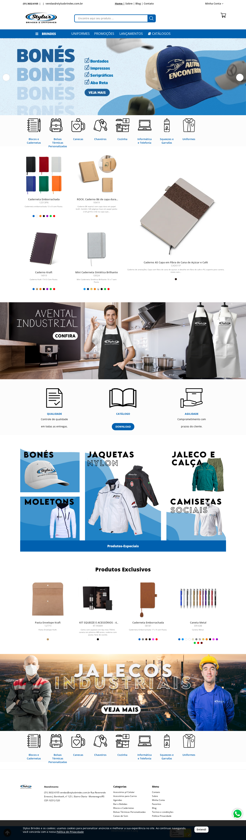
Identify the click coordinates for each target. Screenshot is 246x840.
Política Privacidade (161, 815)
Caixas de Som (120, 815)
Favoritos (156, 804)
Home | (120, 3)
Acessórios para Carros (125, 796)
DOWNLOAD (123, 426)
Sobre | (130, 3)
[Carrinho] (223, 15)
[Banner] (123, 692)
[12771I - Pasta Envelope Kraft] (48, 598)
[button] (6, 77)
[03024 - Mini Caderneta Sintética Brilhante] (96, 247)
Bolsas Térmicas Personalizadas (129, 812)
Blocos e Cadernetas (123, 808)
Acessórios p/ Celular (124, 792)
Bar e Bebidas (120, 804)
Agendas (117, 800)
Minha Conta (158, 800)
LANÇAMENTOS (131, 33)
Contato (149, 3)
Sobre (155, 796)
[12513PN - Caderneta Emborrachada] (44, 174)
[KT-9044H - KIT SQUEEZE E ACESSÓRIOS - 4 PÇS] (98, 598)
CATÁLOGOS (161, 33)
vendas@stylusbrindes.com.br (64, 3)
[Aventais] (123, 340)
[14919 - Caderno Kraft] (44, 247)
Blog (154, 808)
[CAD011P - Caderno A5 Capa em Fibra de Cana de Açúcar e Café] (175, 214)
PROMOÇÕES (104, 33)
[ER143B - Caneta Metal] (198, 598)
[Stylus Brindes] (41, 18)
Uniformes (80, 33)
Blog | (139, 3)
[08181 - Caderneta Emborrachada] (148, 598)
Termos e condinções (162, 812)
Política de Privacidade (70, 832)
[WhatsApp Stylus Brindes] (237, 814)
